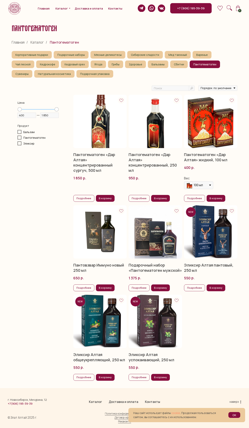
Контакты (152, 402)
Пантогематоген (204, 64)
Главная (18, 42)
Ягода (98, 64)
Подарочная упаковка (95, 74)
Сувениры (22, 74)
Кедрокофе (47, 64)
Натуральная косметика (54, 74)
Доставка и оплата (123, 402)
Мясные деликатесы (108, 55)
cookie (175, 413)
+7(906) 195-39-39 (20, 403)
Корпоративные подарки (31, 55)
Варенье (202, 55)
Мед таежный (177, 55)
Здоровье (135, 64)
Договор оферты (124, 417)
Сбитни (179, 64)
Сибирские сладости (145, 55)
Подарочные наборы (71, 55)
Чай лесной (23, 64)
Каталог (37, 42)
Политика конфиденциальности (124, 413)
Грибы (115, 64)
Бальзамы (158, 64)
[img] (141, 8)
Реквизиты (124, 421)
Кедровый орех (75, 64)
